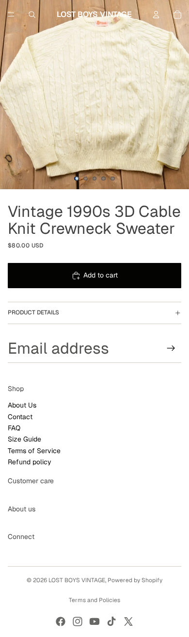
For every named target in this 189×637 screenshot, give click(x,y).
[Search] (32, 14)
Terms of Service (34, 450)
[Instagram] (77, 621)
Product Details (33, 312)
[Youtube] (94, 621)
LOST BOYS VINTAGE (76, 580)
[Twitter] (128, 621)
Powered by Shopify (135, 580)
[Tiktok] (111, 621)
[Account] (156, 14)
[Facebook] (60, 621)
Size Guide (24, 439)
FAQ (14, 428)
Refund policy (29, 461)
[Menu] (11, 14)
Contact (20, 416)
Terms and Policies (94, 600)
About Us (22, 405)
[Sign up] (171, 348)
